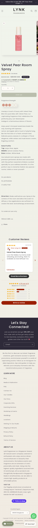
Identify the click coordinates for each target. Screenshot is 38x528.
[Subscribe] (32, 344)
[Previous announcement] (2, 3)
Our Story (7, 399)
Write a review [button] (19, 303)
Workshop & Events (10, 411)
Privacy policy (19, 520)
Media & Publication (10, 382)
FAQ (5, 386)
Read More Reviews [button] (19, 276)
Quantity (4, 84)
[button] (2, 11)
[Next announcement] (36, 3)
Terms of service (29, 520)
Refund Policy (8, 436)
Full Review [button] (11, 270)
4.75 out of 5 (24, 284)
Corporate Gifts (9, 403)
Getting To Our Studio (11, 424)
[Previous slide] (2, 260)
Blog (5, 378)
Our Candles (8, 395)
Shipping (3, 81)
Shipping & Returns (10, 428)
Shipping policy (19, 523)
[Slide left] (15, 61)
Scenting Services (10, 407)
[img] (11, 245)
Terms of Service (10, 440)
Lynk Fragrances (18, 518)
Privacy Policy (8, 432)
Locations (7, 420)
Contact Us (8, 391)
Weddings (7, 415)
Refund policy (9, 520)
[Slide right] (23, 61)
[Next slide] (35, 260)
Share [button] (5, 224)
